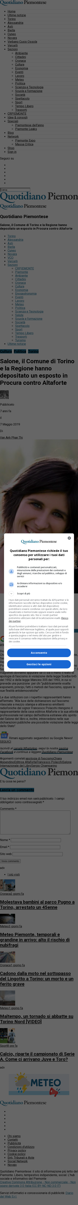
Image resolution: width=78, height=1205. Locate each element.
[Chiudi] (69, 538)
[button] (39, 593)
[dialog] (39, 602)
